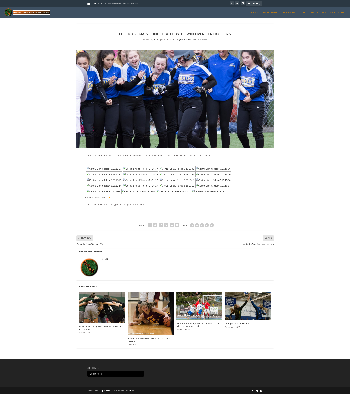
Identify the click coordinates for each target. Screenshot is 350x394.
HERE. (109, 197)
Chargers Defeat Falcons (237, 323)
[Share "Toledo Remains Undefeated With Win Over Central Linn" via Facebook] (150, 225)
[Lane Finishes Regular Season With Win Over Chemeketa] (102, 307)
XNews (187, 39)
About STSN (337, 12)
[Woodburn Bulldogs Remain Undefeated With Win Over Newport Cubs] (199, 306)
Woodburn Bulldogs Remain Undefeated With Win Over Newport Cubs (199, 324)
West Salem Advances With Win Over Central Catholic (150, 339)
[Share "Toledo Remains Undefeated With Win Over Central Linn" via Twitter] (155, 225)
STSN (157, 39)
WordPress (129, 391)
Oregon (254, 12)
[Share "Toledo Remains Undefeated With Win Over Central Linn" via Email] (177, 225)
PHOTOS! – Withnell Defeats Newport (120, 3)
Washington (270, 12)
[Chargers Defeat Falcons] (248, 306)
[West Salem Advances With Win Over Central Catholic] (151, 313)
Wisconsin (289, 12)
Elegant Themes (106, 391)
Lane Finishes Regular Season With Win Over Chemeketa (101, 327)
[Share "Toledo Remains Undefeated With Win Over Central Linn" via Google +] (161, 225)
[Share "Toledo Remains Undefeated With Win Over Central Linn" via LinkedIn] (171, 225)
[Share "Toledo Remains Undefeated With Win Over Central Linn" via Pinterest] (166, 225)
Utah (303, 12)
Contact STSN (318, 12)
